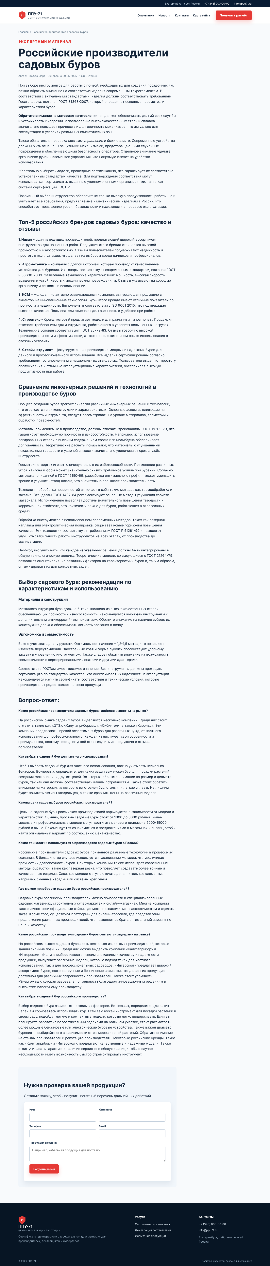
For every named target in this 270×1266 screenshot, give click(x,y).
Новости (165, 15)
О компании (146, 15)
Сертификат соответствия (152, 1224)
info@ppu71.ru (243, 3)
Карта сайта (201, 15)
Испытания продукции (150, 1235)
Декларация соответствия (153, 1230)
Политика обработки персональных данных (227, 1260)
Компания (105, 1109)
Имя (32, 1109)
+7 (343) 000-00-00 (216, 3)
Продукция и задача (43, 1142)
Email (102, 1126)
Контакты (182, 15)
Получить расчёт (234, 15)
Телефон (35, 1126)
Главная (23, 31)
